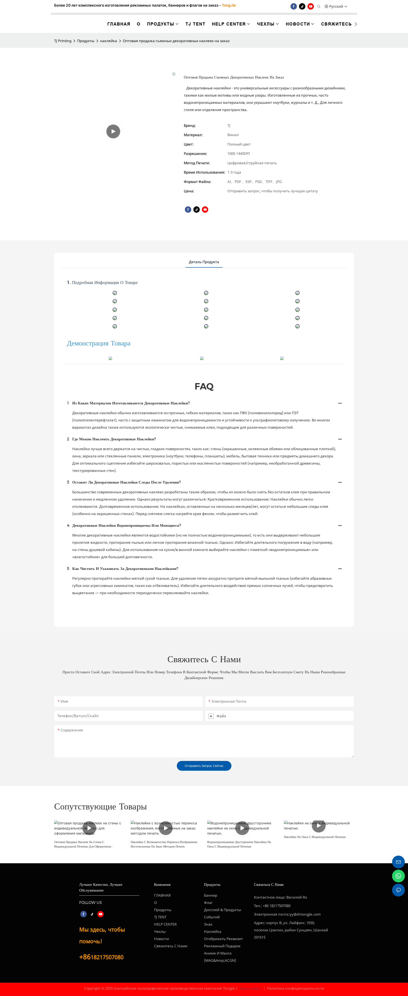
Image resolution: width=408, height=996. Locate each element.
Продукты (85, 40)
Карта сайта (250, 988)
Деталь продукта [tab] (204, 261)
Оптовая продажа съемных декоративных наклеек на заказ (176, 40)
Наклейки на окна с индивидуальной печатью (315, 837)
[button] (356, 24)
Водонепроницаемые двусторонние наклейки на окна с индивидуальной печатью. (239, 844)
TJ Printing (62, 40)
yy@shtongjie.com (305, 914)
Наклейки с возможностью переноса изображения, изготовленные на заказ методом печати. (164, 844)
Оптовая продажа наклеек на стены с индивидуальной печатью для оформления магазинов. (82, 844)
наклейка (108, 40)
